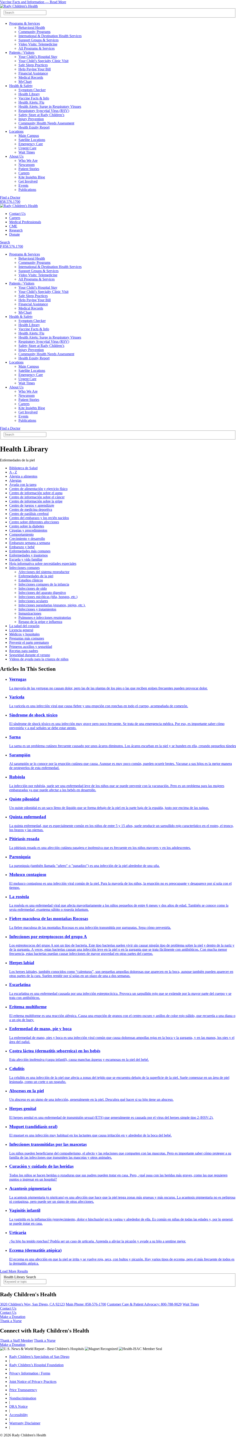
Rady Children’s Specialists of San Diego (39, 1357)
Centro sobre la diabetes (26, 526)
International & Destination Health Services (50, 36)
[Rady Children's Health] (19, 206)
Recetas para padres (23, 651)
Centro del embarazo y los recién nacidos (39, 518)
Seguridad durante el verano (29, 655)
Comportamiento (21, 534)
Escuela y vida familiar (25, 559)
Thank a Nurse (11, 1321)
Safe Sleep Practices (33, 65)
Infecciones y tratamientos (37, 609)
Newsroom (26, 165)
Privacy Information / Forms (29, 1373)
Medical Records (30, 77)
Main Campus (28, 136)
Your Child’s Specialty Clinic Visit (43, 61)
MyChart (25, 82)
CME (13, 226)
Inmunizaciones (29, 613)
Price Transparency (23, 1390)
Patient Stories (28, 169)
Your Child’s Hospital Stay (37, 57)
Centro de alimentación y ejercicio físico (38, 489)
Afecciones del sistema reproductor (43, 572)
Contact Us (17, 214)
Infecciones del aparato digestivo (42, 593)
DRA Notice (18, 1406)
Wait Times (26, 152)
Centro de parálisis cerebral (29, 514)
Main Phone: (86, 1304)
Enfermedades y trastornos (28, 555)
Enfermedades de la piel (35, 576)
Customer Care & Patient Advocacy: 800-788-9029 (144, 1304)
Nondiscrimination (22, 1398)
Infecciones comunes (24, 568)
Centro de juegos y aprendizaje (31, 505)
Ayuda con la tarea (22, 485)
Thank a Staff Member (16, 1340)
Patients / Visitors (21, 52)
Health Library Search (20, 1277)
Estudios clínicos (30, 580)
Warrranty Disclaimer (24, 1423)
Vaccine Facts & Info (33, 98)
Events (23, 185)
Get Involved (28, 181)
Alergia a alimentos (23, 476)
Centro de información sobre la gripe (35, 501)
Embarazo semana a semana (29, 543)
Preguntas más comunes (26, 638)
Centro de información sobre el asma (35, 493)
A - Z (13, 472)
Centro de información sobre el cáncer (37, 497)
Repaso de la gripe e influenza (40, 622)
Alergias (15, 480)
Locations (16, 131)
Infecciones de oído (32, 588)
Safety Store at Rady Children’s (41, 115)
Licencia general (21, 630)
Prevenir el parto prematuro (29, 642)
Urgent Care (27, 148)
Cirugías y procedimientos (28, 530)
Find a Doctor (10, 197)
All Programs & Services (36, 48)
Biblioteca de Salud (23, 468)
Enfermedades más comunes (29, 551)
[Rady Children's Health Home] (19, 6)
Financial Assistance (33, 73)
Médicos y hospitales (24, 634)
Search (5, 242)
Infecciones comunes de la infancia (43, 584)
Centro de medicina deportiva (30, 509)
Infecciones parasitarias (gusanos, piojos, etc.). (52, 605)
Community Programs (34, 32)
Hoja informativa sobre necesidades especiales (42, 564)
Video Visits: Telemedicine (37, 44)
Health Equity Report (34, 127)
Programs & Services (24, 23)
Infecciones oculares (33, 601)
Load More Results (14, 1271)
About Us (16, 156)
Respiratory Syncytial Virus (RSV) (43, 111)
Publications (27, 190)
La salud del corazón (24, 626)
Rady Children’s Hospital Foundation (36, 1365)
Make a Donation (12, 1317)
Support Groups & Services (38, 40)
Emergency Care (30, 144)
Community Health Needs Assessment (46, 123)
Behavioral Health (31, 28)
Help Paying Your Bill (34, 69)
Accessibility (18, 1415)
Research (16, 230)
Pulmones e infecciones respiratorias (44, 618)
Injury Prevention (31, 119)
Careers (24, 173)
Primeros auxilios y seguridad (30, 647)
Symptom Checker (32, 90)
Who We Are (28, 160)
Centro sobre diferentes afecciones (34, 522)
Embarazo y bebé (22, 547)
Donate (14, 234)
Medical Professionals (25, 222)
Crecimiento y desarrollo (27, 539)
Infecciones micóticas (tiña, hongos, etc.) (47, 597)
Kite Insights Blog (31, 177)
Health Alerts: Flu (31, 102)
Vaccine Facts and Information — (33, 2)
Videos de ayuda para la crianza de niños (38, 659)
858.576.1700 (10, 202)
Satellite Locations (31, 140)
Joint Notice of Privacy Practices (32, 1382)
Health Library (29, 94)
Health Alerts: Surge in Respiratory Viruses (49, 106)
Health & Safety (21, 86)
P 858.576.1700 (11, 246)
